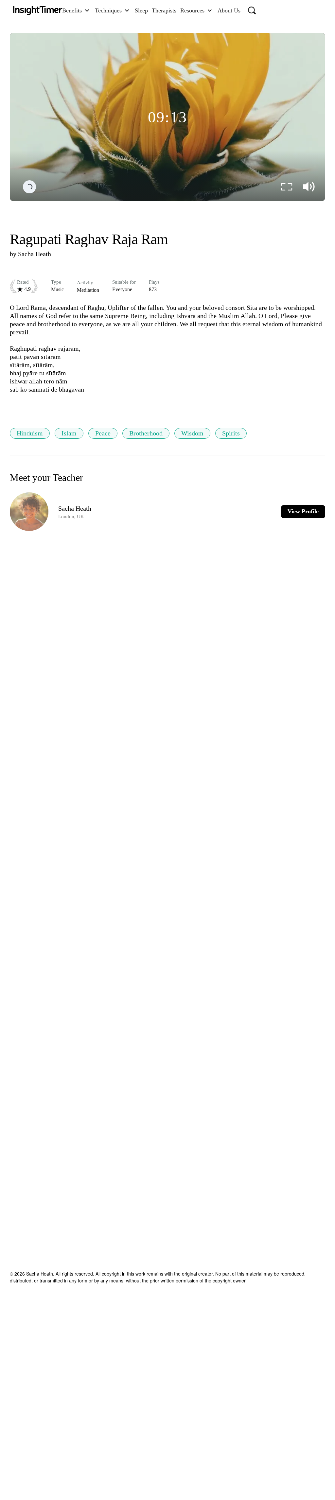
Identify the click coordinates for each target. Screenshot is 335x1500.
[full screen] (286, 186)
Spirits (231, 433)
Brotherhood (146, 433)
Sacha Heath (34, 253)
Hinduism (30, 433)
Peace (103, 433)
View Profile (303, 511)
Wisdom (192, 433)
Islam (69, 433)
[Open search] (251, 10)
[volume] (308, 186)
